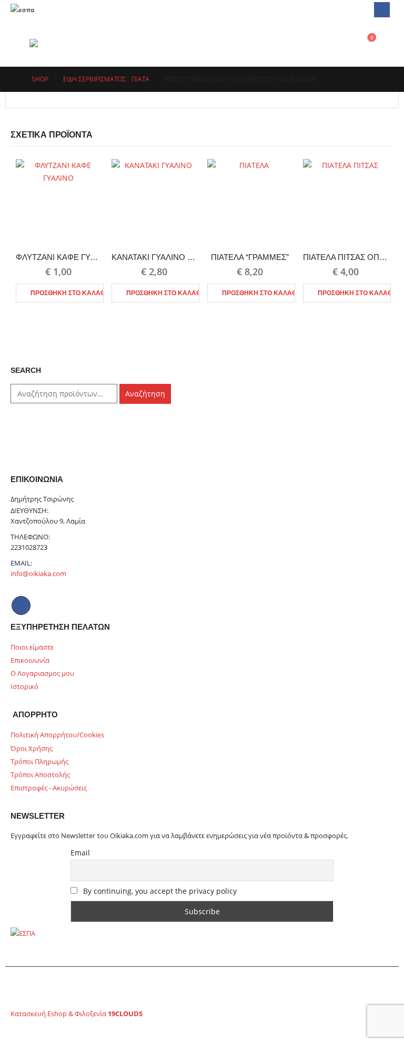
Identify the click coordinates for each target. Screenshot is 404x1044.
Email (80, 853)
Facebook (21, 605)
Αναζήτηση (145, 394)
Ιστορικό (24, 686)
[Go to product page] (58, 201)
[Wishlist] (340, 43)
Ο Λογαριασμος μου (42, 673)
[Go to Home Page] (14, 79)
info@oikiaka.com (38, 573)
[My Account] (316, 43)
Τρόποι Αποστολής (40, 774)
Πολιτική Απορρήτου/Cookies (57, 734)
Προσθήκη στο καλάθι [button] (67, 293)
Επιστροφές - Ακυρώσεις (49, 788)
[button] (20, 43)
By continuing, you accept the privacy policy (159, 891)
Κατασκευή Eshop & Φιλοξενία (77, 1013)
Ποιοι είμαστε (32, 647)
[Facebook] (381, 9)
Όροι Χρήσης (32, 748)
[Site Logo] (56, 43)
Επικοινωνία (30, 660)
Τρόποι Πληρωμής (39, 761)
